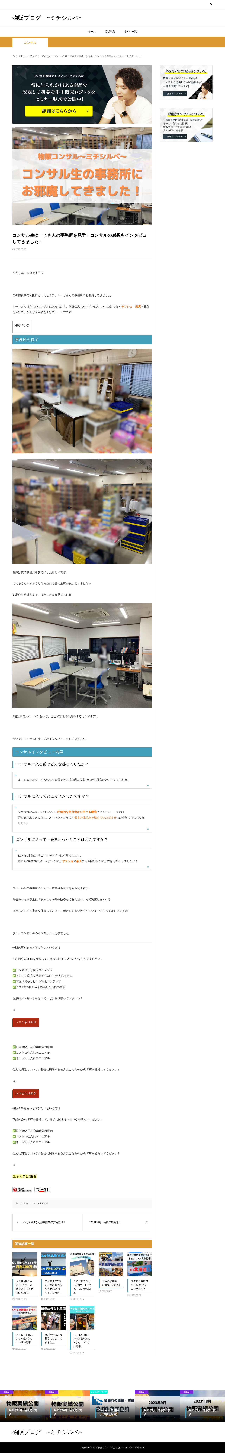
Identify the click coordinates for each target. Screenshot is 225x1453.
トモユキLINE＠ (26, 1022)
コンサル (30, 42)
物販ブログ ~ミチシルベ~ (47, 17)
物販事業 (110, 31)
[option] (22, 1406)
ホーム (92, 31)
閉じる (24, 325)
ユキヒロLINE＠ (26, 1093)
